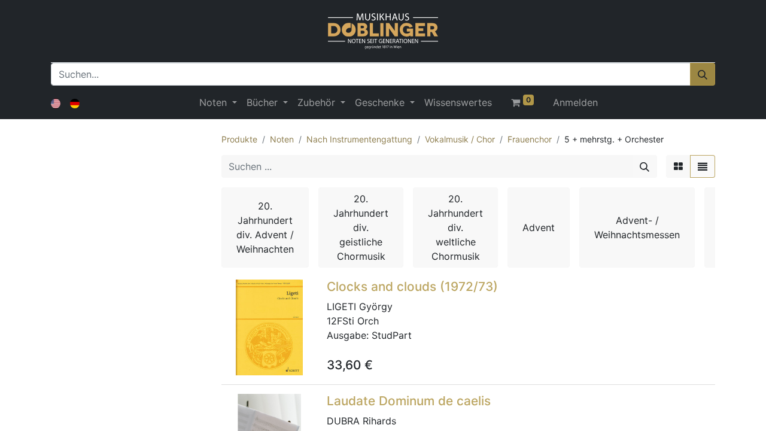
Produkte (239, 139)
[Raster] (678, 166)
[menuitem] (458, 102)
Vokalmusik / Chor (460, 139)
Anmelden (575, 102)
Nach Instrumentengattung (359, 139)
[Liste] (702, 166)
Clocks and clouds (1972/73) (412, 286)
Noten (282, 139)
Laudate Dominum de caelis (409, 400)
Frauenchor (529, 139)
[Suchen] (702, 74)
